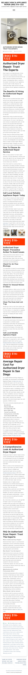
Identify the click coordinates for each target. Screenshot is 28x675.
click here (5, 223)
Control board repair (18, 626)
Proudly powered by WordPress (14, 670)
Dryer (5, 623)
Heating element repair (9, 642)
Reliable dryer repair (15, 646)
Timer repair (16, 649)
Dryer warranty (14, 637)
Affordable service (8, 625)
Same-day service (13, 648)
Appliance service (7, 626)
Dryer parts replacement (16, 632)
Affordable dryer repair (15, 623)
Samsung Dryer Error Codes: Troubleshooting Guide (20, 662)
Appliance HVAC (8, 51)
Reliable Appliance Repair (9, 472)
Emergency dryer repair (15, 639)
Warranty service (7, 653)
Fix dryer (11, 641)
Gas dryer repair (18, 641)
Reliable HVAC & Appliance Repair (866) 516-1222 (14, 4)
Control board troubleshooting (11, 628)
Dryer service (13, 633)
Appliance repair (17, 625)
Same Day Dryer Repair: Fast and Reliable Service (7, 661)
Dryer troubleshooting (14, 635)
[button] (14, 10)
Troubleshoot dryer (8, 651)
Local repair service (15, 644)
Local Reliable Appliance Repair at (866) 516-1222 (13, 342)
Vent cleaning (16, 651)
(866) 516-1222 (11, 57)
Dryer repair (6, 633)
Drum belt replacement (12, 630)
